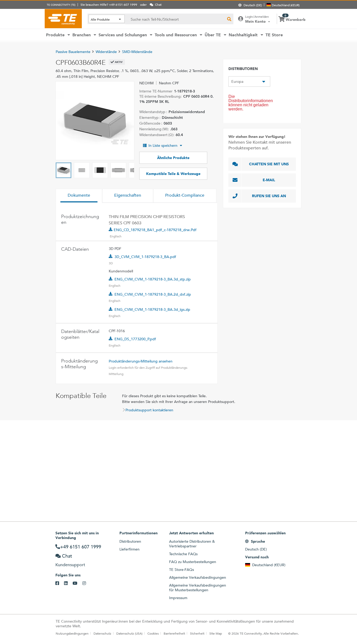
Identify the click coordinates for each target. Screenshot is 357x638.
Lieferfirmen (129, 549)
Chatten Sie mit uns (269, 164)
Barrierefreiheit (174, 633)
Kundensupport (70, 564)
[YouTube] (77, 583)
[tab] (79, 196)
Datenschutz (102, 633)
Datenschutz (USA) (129, 633)
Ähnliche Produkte (173, 157)
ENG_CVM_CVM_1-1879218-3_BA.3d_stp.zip (152, 279)
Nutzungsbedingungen (72, 633)
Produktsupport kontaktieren (149, 410)
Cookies (153, 633)
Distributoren (130, 541)
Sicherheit (197, 633)
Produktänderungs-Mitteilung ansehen (140, 361)
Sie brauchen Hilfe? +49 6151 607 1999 (108, 4)
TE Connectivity (63, 18)
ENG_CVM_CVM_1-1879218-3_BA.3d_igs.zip (152, 309)
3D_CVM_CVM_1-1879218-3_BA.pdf (145, 256)
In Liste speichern (163, 145)
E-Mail (269, 180)
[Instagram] (86, 583)
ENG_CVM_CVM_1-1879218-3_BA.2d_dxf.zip (152, 294)
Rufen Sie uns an (269, 196)
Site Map (215, 633)
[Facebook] (59, 583)
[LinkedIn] (68, 583)
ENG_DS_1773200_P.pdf (135, 339)
